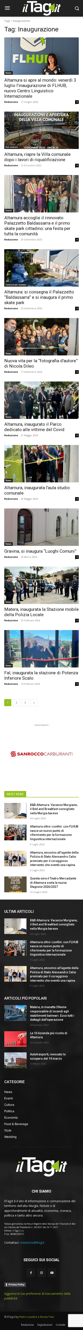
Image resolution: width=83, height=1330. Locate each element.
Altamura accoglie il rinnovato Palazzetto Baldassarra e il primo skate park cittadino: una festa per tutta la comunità (37, 225)
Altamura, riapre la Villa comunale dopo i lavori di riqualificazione (37, 157)
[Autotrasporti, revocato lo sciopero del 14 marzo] (15, 1060)
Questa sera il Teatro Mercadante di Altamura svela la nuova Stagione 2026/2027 (53, 882)
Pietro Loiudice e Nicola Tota (36, 1317)
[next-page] (34, 702)
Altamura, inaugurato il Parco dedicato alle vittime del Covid (34, 427)
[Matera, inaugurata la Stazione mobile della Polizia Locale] (41, 585)
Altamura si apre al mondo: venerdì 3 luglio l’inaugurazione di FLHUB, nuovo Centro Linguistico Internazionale (40, 88)
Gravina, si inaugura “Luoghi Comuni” (40, 551)
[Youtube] (52, 1272)
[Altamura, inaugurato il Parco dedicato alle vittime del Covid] (41, 400)
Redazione (11, 101)
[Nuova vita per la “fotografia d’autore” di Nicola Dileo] (41, 336)
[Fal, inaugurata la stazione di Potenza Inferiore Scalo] (41, 648)
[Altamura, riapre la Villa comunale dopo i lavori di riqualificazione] (41, 130)
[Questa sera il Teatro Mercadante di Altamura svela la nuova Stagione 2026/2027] (15, 884)
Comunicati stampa (16, 284)
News (8, 72)
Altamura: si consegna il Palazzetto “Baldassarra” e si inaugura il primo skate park (39, 297)
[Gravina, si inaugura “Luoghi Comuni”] (41, 527)
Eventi (9, 210)
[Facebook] (31, 1272)
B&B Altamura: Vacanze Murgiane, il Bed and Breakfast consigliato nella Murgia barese (53, 809)
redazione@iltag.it (32, 1242)
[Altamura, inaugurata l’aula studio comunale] (41, 463)
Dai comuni (12, 147)
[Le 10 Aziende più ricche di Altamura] (15, 1039)
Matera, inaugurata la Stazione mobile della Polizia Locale (41, 612)
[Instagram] (41, 1272)
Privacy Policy (16, 1284)
